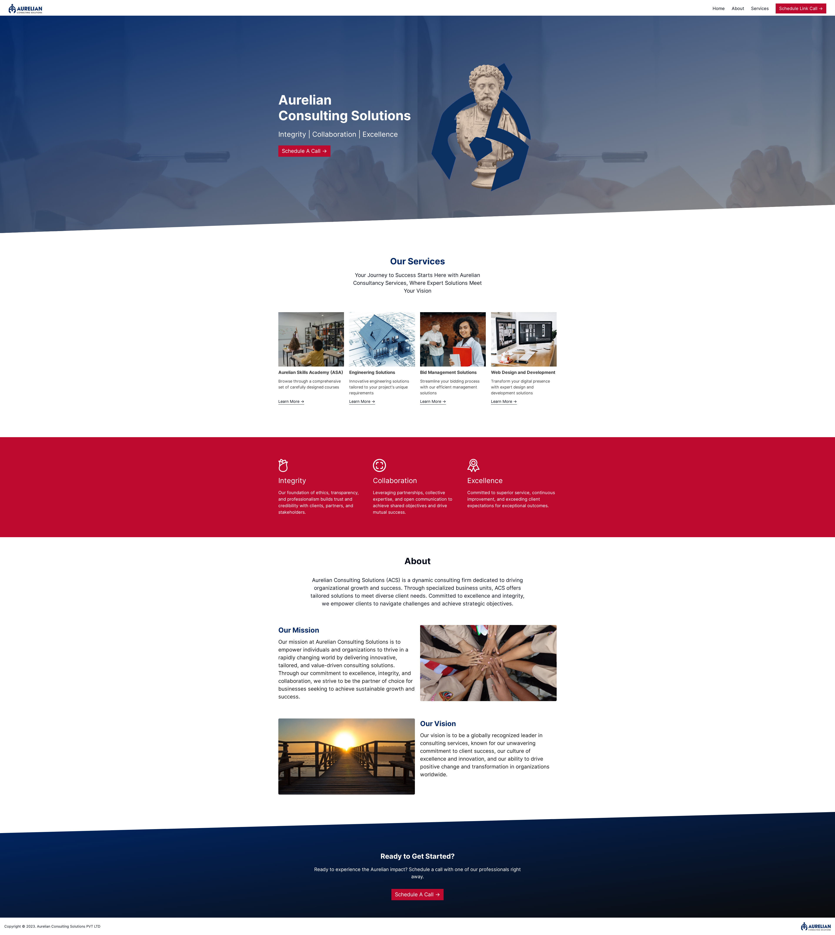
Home (719, 8)
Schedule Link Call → (801, 8)
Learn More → (291, 401)
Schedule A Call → (304, 151)
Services (760, 8)
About (738, 8)
